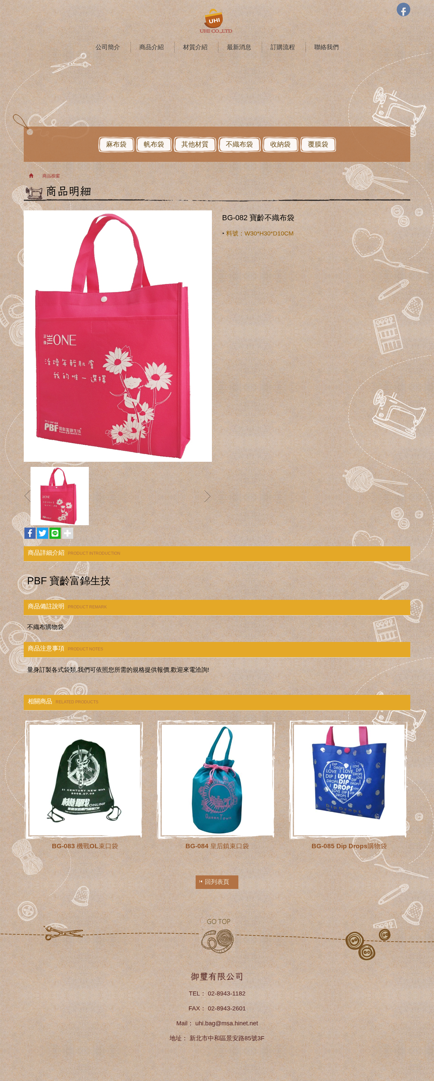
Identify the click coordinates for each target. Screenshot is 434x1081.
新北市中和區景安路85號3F (227, 1038)
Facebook (403, 9)
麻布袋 (116, 144)
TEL (194, 993)
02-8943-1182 (226, 993)
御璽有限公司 (217, 21)
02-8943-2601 (227, 1008)
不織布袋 (239, 144)
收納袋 (280, 144)
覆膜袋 (318, 144)
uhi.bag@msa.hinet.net (226, 1023)
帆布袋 (154, 144)
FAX (194, 1008)
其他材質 (195, 144)
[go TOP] (217, 935)
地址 (176, 1038)
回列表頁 (217, 881)
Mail (182, 1023)
